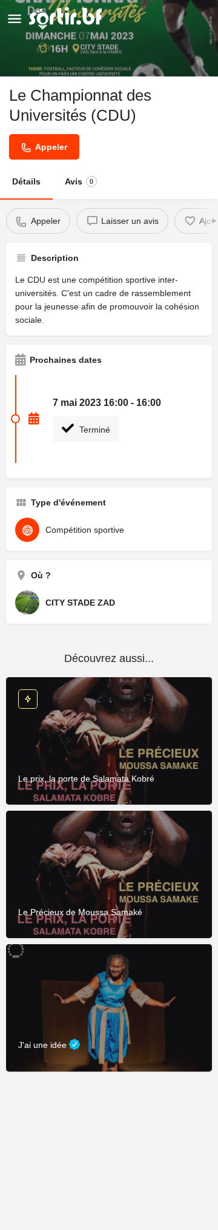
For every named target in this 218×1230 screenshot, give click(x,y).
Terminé (93, 429)
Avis (79, 181)
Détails (26, 181)
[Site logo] (67, 18)
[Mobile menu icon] (14, 18)
